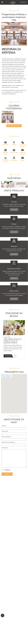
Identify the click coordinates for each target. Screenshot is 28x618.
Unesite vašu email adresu (8, 442)
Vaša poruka (5, 447)
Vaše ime (4, 425)
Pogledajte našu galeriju (14, 125)
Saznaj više (14, 209)
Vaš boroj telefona (6, 436)
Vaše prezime (5, 431)
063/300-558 (23, 2)
